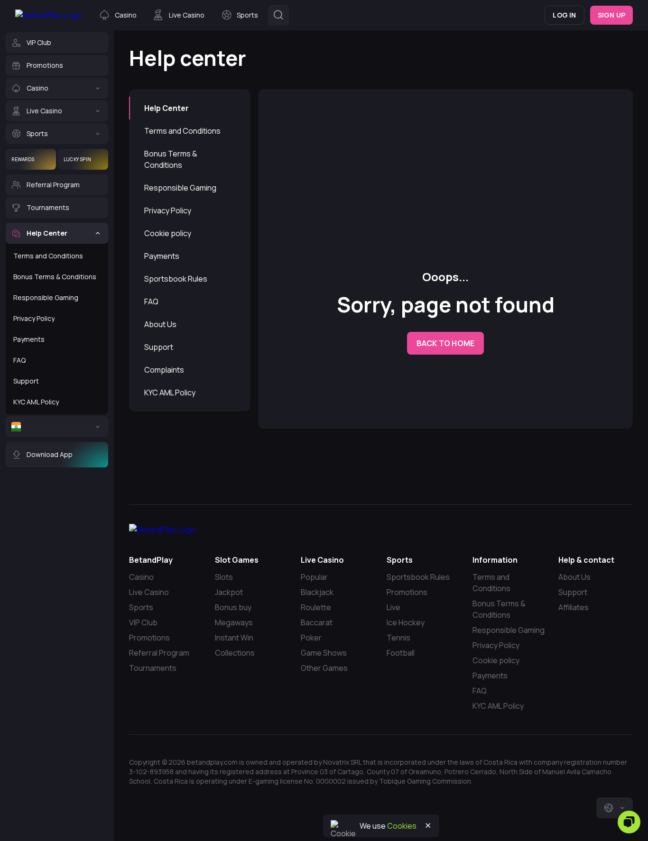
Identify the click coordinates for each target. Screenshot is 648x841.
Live (393, 607)
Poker (311, 637)
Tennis (398, 637)
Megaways (234, 622)
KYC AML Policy (169, 392)
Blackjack (317, 592)
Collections (235, 653)
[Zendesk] (629, 822)
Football (401, 653)
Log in (564, 14)
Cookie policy (167, 233)
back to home (445, 343)
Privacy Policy (167, 210)
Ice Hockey (406, 622)
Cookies (402, 826)
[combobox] (614, 807)
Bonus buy (233, 607)
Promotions (149, 637)
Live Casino (149, 592)
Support (158, 347)
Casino (141, 577)
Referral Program (159, 653)
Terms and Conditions (182, 131)
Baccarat (317, 622)
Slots (224, 577)
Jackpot (229, 592)
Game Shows (324, 653)
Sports (141, 607)
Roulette (316, 607)
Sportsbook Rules (175, 279)
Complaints (164, 370)
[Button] (278, 15)
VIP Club (143, 622)
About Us (160, 324)
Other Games (324, 668)
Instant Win (234, 637)
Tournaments (152, 668)
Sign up (611, 14)
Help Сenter (166, 108)
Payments (161, 256)
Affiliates (573, 607)
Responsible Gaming (180, 188)
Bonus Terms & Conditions (170, 159)
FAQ (151, 301)
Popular (314, 577)
